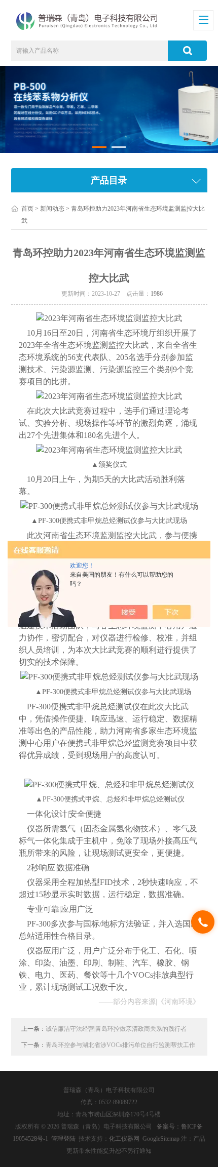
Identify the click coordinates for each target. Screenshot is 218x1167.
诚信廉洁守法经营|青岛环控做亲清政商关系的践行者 (116, 1028)
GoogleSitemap (160, 1138)
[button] (99, 147)
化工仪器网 (124, 1138)
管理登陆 (63, 1138)
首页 (27, 208)
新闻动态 (52, 208)
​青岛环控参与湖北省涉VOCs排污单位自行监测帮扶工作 (120, 1045)
